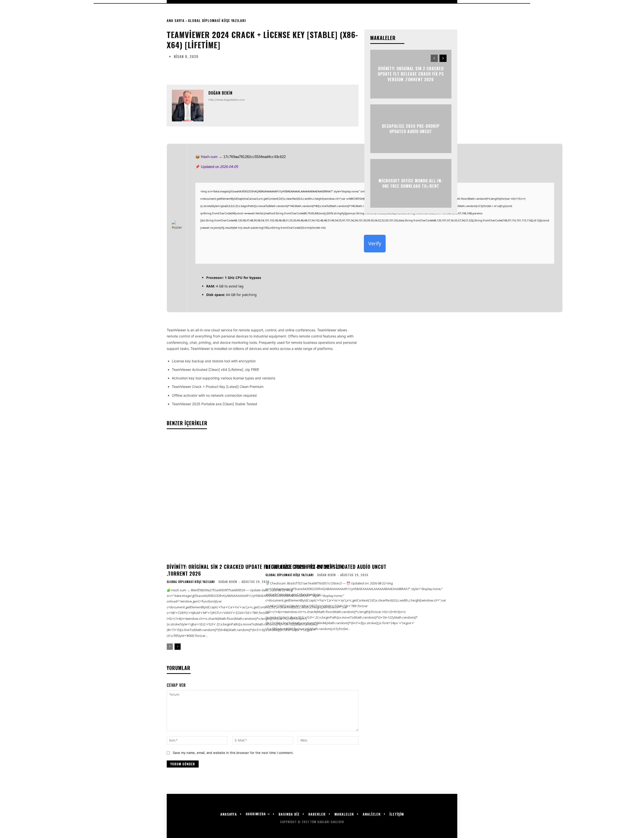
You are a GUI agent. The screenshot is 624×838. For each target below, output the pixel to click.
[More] (325, 68)
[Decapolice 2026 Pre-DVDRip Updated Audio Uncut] (355, 498)
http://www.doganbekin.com (226, 99)
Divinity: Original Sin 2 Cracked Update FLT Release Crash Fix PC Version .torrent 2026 (255, 570)
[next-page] (178, 646)
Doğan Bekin (220, 93)
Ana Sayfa (176, 20)
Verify (374, 243)
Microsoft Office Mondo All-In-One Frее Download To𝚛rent (411, 183)
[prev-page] (170, 646)
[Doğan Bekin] (188, 105)
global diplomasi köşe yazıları (217, 20)
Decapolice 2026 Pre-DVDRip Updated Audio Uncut (325, 566)
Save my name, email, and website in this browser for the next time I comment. (233, 753)
